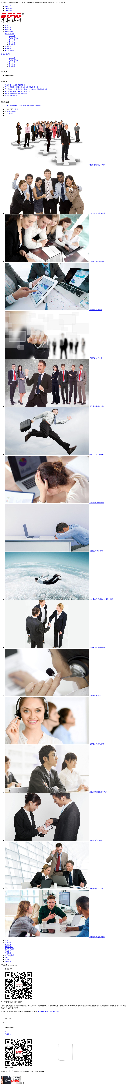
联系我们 (8, 8)
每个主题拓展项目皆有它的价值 (16, 93)
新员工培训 (9, 105)
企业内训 (12, 40)
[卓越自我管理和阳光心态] (47, 792)
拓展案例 (8, 46)
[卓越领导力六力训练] (47, 888)
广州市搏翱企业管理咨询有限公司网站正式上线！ (22, 87)
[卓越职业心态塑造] (47, 840)
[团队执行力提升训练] (47, 406)
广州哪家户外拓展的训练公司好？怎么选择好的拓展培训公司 (26, 89)
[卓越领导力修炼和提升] (47, 937)
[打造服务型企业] (47, 696)
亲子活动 (12, 36)
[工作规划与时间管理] (47, 261)
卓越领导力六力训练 (96, 888)
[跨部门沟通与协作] (47, 358)
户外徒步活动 (13, 38)
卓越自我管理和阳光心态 (98, 792)
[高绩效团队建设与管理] (47, 165)
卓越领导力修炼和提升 (97, 937)
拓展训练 (8, 27)
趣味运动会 (9, 31)
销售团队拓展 (18, 105)
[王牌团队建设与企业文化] (47, 213)
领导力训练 (27, 105)
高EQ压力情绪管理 (96, 551)
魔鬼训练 (12, 44)
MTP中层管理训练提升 (97, 647)
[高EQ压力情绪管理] (47, 551)
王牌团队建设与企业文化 (98, 213)
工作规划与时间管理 (96, 261)
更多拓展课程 (9, 34)
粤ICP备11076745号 (45, 1011)
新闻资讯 (8, 6)
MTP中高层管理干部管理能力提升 (101, 599)
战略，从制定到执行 (96, 454)
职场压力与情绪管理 (96, 503)
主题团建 (8, 29)
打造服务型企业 (95, 696)
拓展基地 (8, 48)
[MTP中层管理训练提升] (47, 647)
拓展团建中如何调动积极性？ (15, 85)
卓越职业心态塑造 (95, 840)
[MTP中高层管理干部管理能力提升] (47, 599)
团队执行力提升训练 (96, 406)
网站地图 (8, 10)
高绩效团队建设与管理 (97, 165)
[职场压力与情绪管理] (47, 503)
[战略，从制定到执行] (47, 454)
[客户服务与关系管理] (47, 744)
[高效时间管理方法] (47, 310)
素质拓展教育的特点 (12, 95)
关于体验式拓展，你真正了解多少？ (17, 91)
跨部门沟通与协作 (95, 358)
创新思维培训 (36, 105)
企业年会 (12, 42)
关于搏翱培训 (9, 50)
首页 (6, 25)
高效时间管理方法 (95, 310)
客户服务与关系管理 (96, 744)
